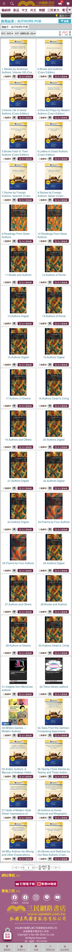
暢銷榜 (6, 10)
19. (18, 439)
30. (54, 645)
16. (53, 357)
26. (53, 563)
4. (54, 111)
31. (17, 688)
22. (53, 481)
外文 (33, 10)
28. (54, 604)
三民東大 (53, 10)
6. (53, 153)
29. (18, 645)
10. (52, 235)
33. (14, 729)
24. (54, 522)
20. (53, 439)
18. (54, 398)
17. (18, 398)
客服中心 (21, 949)
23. (18, 522)
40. (54, 854)
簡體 (42, 10)
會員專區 (64, 949)
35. (17, 774)
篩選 (66, 21)
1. (18, 72)
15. (18, 357)
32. (54, 687)
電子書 (66, 10)
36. (54, 772)
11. (18, 275)
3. (15, 111)
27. (18, 604)
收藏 (36, 949)
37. (16, 815)
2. (50, 70)
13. (18, 316)
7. (16, 196)
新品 (16, 10)
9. (15, 235)
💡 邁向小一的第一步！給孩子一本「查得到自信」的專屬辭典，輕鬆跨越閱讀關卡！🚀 (58, 15)
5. (15, 153)
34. (53, 733)
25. (18, 563)
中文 (25, 10)
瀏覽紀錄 (50, 949)
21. (18, 481)
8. (50, 196)
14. (54, 316)
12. (54, 275)
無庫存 (8, 76)
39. (18, 854)
